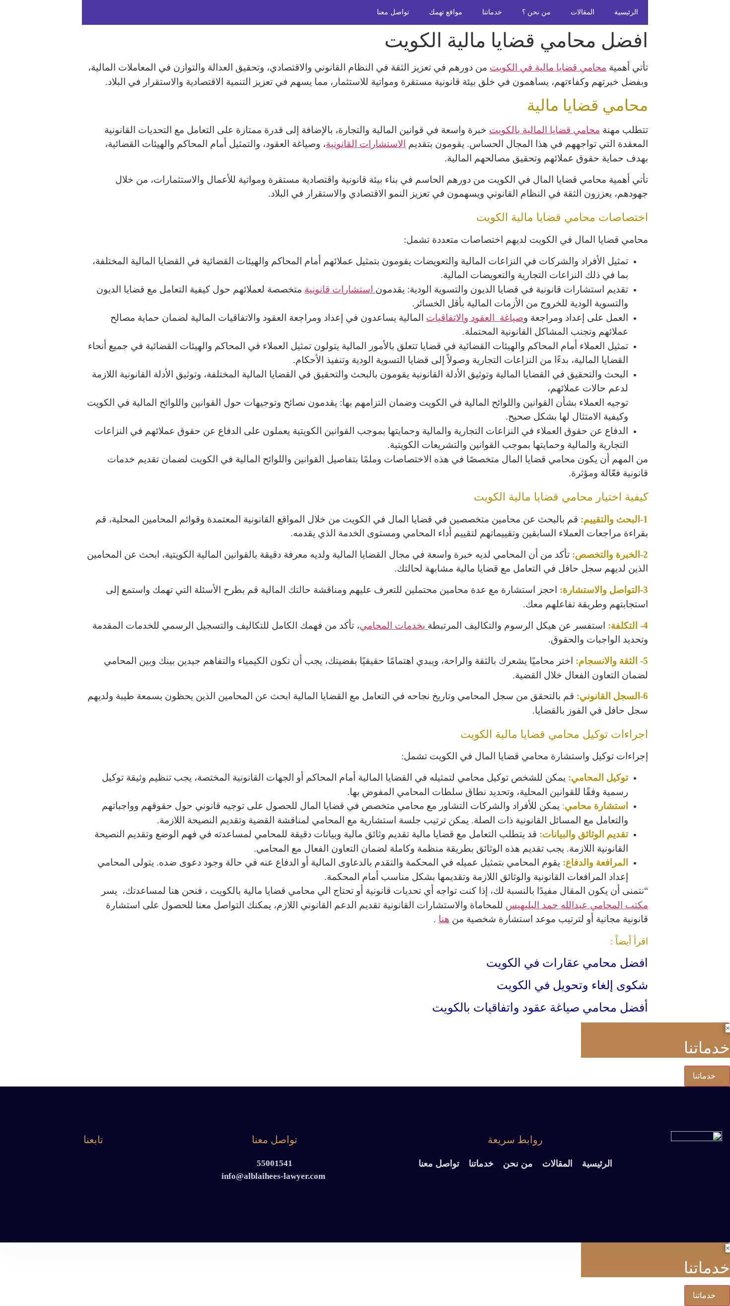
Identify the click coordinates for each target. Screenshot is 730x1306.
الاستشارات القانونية (366, 144)
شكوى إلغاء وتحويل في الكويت (572, 985)
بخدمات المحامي (394, 625)
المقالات (582, 12)
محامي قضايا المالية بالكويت (544, 130)
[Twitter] (102, 1165)
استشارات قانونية (339, 289)
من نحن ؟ (536, 12)
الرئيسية (626, 12)
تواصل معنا (393, 12)
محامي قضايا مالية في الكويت (548, 67)
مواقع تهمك (445, 12)
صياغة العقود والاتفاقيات (474, 317)
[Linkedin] (67, 1165)
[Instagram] (84, 1165)
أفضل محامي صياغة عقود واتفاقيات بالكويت (540, 1007)
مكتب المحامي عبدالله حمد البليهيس (577, 905)
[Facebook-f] (119, 1165)
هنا (443, 919)
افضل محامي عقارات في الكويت (567, 962)
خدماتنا (492, 12)
